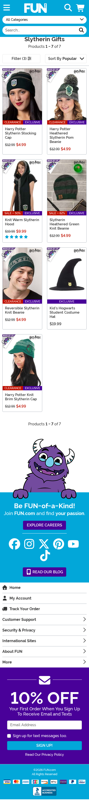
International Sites (19, 641)
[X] (44, 544)
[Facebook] (14, 544)
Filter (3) (20, 58)
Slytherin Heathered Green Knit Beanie (64, 224)
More (7, 662)
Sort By (62, 58)
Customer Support (19, 619)
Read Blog (47, 572)
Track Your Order (24, 609)
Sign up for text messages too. (40, 736)
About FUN (12, 651)
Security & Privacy (18, 630)
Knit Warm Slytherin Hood (22, 222)
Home (15, 587)
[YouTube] (73, 544)
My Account (20, 598)
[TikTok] (45, 555)
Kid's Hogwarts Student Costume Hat (65, 312)
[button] (81, 7)
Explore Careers (44, 525)
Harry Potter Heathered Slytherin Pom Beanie (62, 135)
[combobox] (39, 30)
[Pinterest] (58, 544)
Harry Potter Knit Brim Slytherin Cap (21, 397)
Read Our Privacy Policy (44, 754)
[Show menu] (6, 7)
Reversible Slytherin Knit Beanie (22, 310)
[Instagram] (29, 544)
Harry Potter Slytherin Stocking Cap (20, 133)
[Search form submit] (81, 30)
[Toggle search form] (68, 7)
